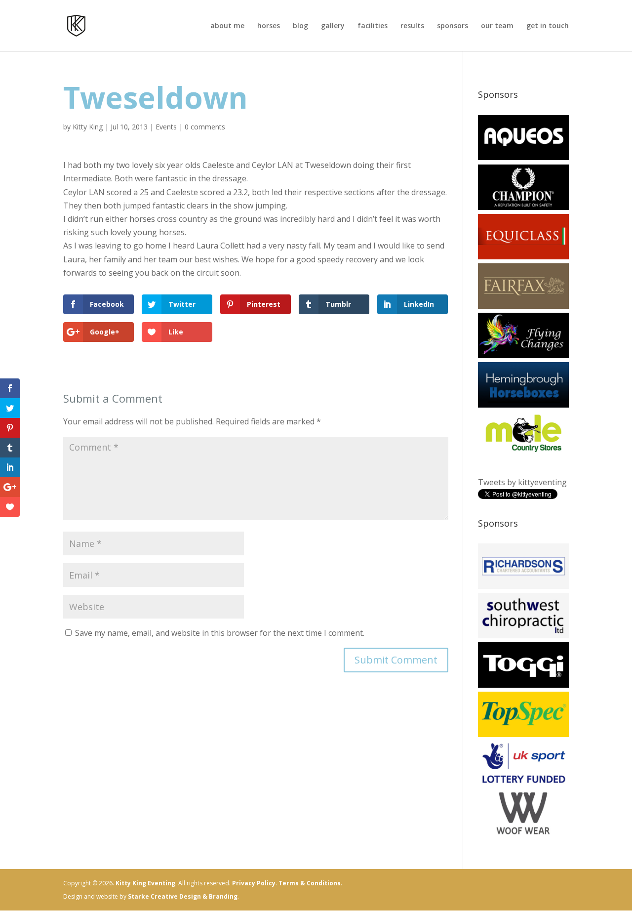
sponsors (452, 26)
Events (166, 126)
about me (227, 26)
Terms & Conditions (309, 883)
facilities (372, 26)
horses (268, 26)
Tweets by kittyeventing (522, 482)
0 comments (205, 126)
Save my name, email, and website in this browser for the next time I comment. (219, 632)
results (412, 26)
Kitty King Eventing (145, 883)
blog (300, 26)
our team (497, 26)
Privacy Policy (254, 883)
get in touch (547, 26)
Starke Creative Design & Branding (182, 896)
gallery (333, 26)
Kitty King (88, 126)
